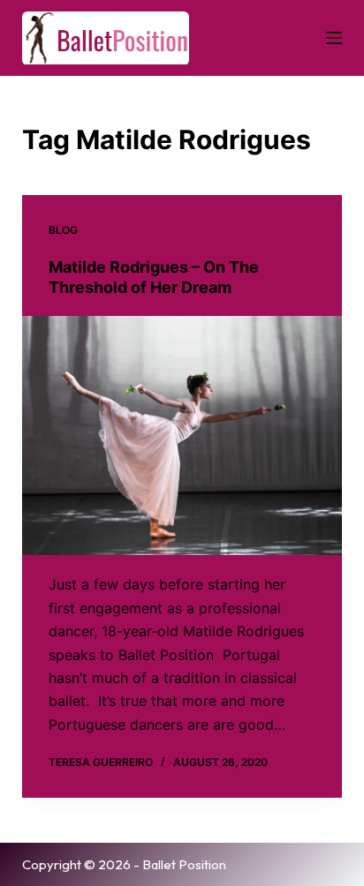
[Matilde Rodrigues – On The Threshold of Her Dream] (182, 436)
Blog (63, 230)
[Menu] (334, 38)
